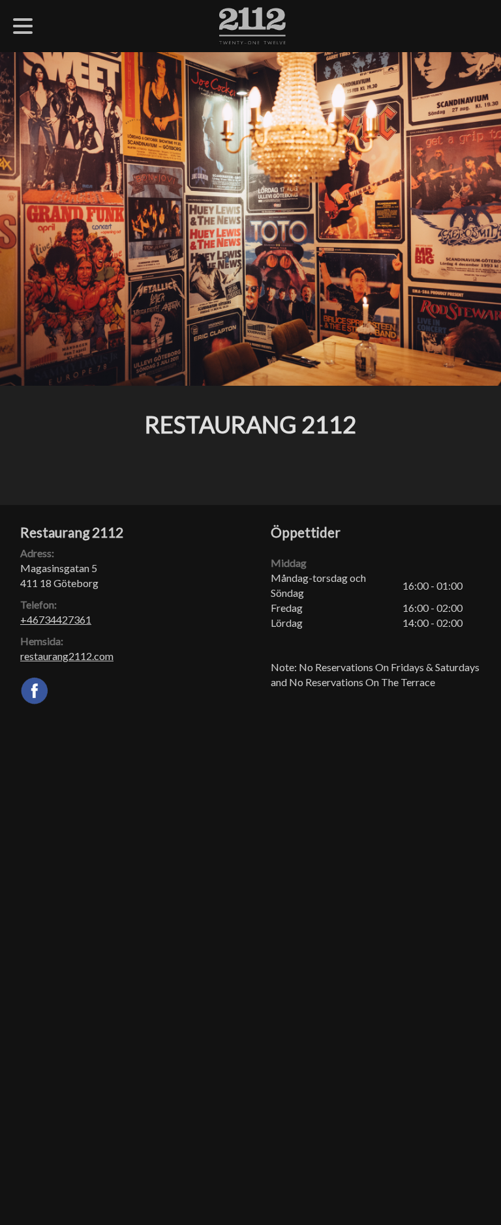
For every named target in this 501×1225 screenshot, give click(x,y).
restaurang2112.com (67, 656)
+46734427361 (55, 619)
